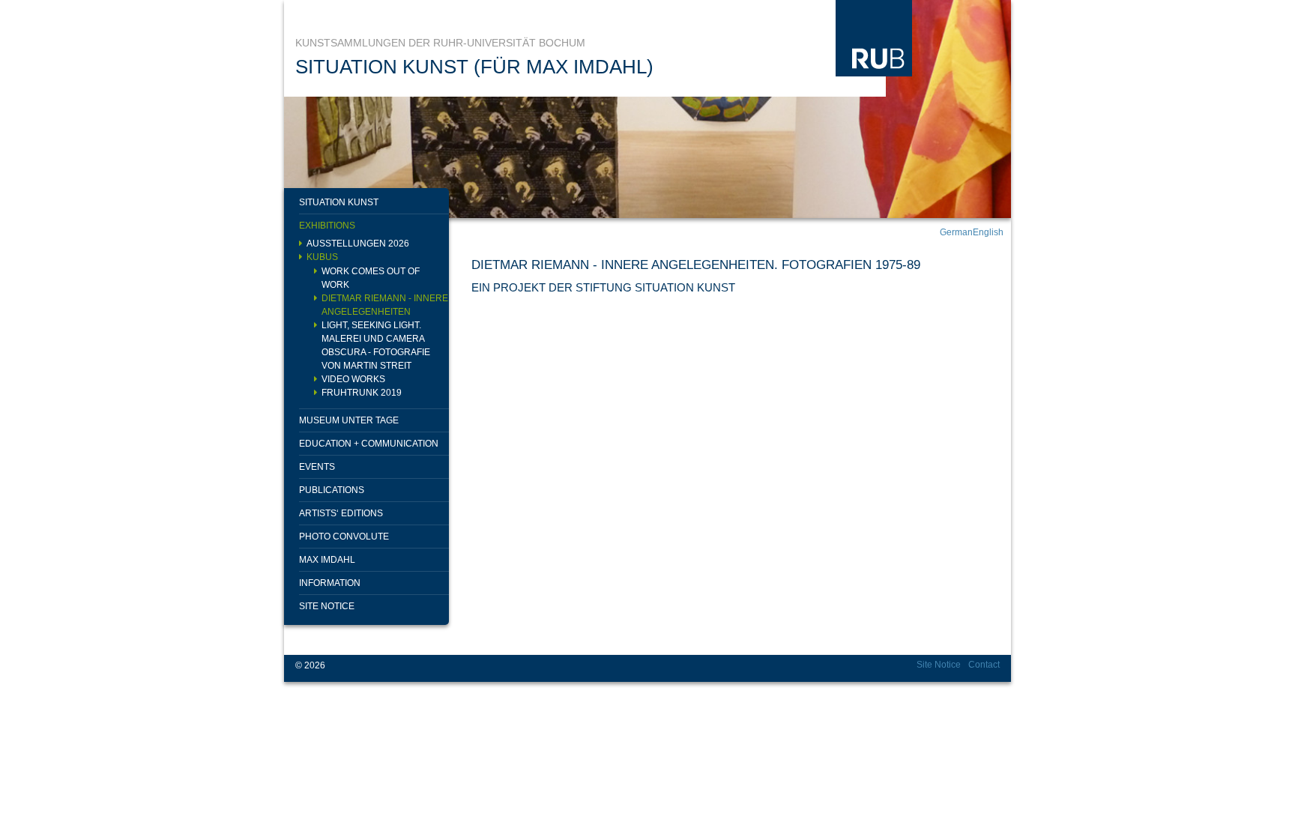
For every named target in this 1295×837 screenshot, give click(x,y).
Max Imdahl (327, 560)
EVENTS (317, 467)
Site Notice (326, 606)
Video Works (353, 379)
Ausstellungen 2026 (358, 243)
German (956, 232)
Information (329, 583)
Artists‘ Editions (341, 513)
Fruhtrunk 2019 (362, 392)
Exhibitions (327, 225)
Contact (984, 664)
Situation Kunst (338, 202)
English (988, 232)
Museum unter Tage (349, 420)
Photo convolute (344, 536)
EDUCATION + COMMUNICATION (368, 443)
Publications (331, 490)
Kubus (322, 257)
